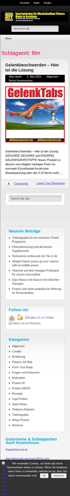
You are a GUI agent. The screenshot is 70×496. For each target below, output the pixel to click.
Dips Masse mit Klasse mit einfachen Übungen (35, 281)
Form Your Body (22, 367)
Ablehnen (59, 475)
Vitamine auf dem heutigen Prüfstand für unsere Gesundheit (35, 272)
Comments (21, 183)
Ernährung (18, 356)
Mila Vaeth (15, 76)
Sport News (19, 404)
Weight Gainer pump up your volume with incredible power (35, 263)
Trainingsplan (20, 414)
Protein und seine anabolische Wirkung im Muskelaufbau (36, 290)
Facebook (24, 3)
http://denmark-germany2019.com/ (27, 458)
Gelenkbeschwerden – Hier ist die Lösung (32, 67)
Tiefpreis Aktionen (23, 409)
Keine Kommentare (21, 80)
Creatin (16, 351)
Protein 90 (18, 383)
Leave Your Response (51, 183)
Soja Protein (19, 398)
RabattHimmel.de (16, 449)
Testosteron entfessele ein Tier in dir (34, 256)
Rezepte (17, 393)
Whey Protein (20, 420)
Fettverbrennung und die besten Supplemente (32, 248)
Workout (17, 425)
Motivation (18, 377)
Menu (8, 38)
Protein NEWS (21, 388)
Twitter (36, 3)
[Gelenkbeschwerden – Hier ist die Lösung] (35, 114)
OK (44, 475)
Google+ (48, 3)
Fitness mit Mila (22, 362)
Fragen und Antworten (26, 372)
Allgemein (52, 76)
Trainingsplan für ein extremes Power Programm (35, 239)
